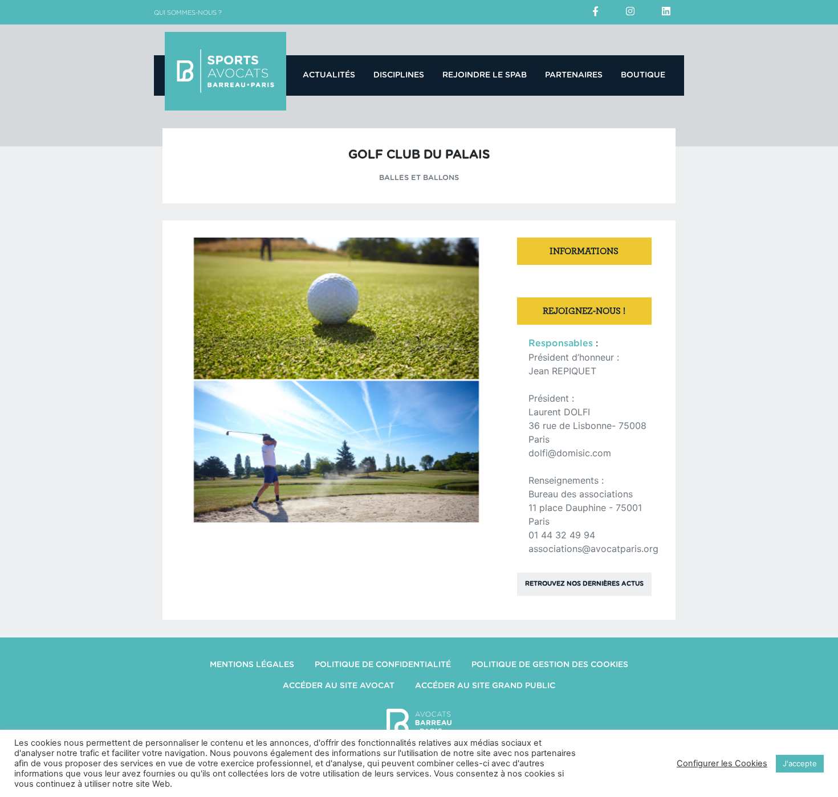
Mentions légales (252, 665)
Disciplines (398, 75)
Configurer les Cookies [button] (722, 763)
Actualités (329, 75)
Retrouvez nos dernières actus (584, 584)
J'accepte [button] (800, 763)
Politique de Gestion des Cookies (549, 665)
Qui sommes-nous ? (188, 13)
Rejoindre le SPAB (484, 75)
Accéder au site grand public (485, 686)
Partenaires (574, 75)
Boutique (643, 75)
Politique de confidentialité (383, 665)
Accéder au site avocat (338, 686)
